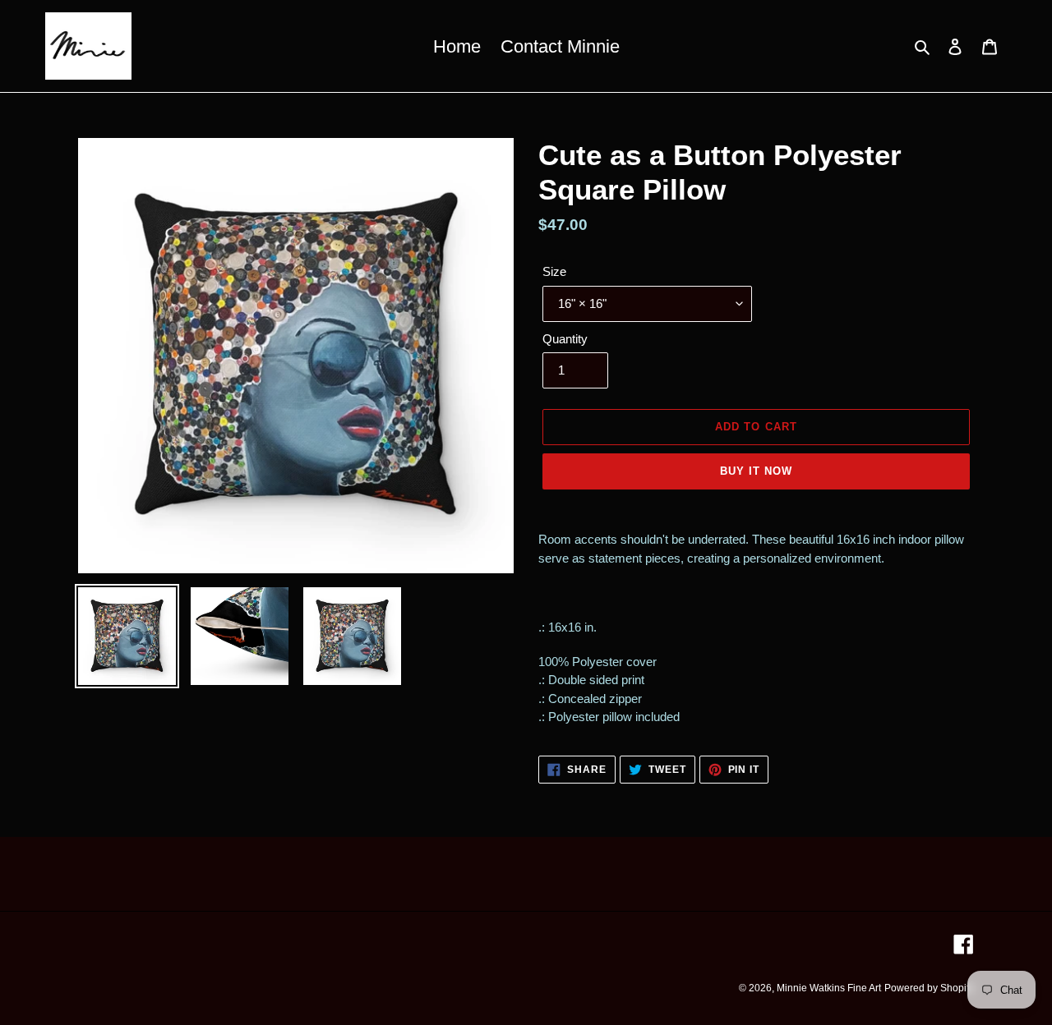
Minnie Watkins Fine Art (829, 988)
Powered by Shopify (929, 988)
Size (554, 271)
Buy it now (756, 471)
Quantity (565, 339)
